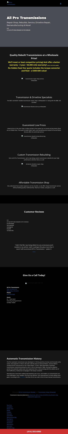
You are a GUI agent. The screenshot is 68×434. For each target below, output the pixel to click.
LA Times (22, 377)
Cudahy (9, 412)
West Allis (9, 426)
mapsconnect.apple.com (34, 397)
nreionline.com (47, 395)
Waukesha (10, 422)
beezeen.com (54, 395)
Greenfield (10, 415)
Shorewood (10, 421)
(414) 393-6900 (11, 294)
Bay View (9, 405)
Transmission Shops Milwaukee (47, 392)
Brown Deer (10, 408)
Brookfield (9, 407)
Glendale (9, 414)
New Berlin (10, 419)
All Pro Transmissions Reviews (27, 392)
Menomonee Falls (12, 417)
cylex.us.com (39, 395)
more (34, 252)
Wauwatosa (10, 424)
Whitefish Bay (10, 428)
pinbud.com (32, 395)
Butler (8, 410)
